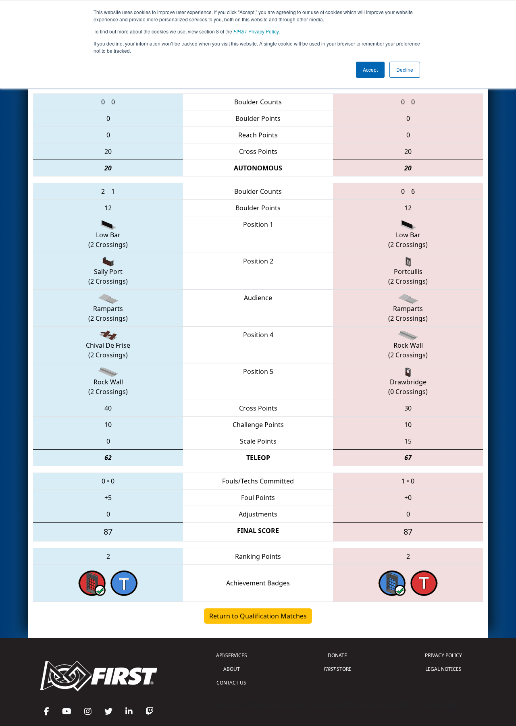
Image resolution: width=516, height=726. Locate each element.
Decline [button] (404, 69)
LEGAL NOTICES (443, 669)
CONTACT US (231, 682)
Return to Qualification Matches (258, 616)
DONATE (337, 655)
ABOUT (231, 669)
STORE (338, 669)
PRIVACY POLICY (443, 655)
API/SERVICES (231, 655)
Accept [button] (370, 69)
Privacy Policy (256, 31)
